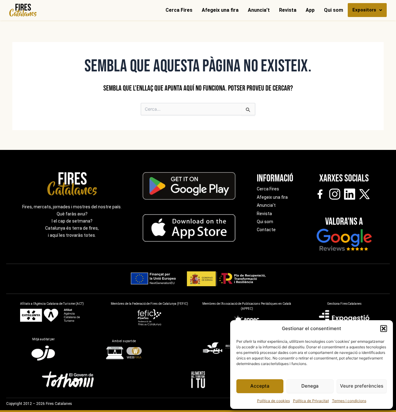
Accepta (259, 386)
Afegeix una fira (220, 10)
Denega (310, 386)
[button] (384, 328)
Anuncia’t (259, 10)
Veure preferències (361, 386)
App (310, 10)
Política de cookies (273, 400)
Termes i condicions (349, 400)
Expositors (364, 10)
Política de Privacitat (311, 400)
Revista (287, 10)
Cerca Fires (179, 10)
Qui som (333, 10)
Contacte (266, 229)
